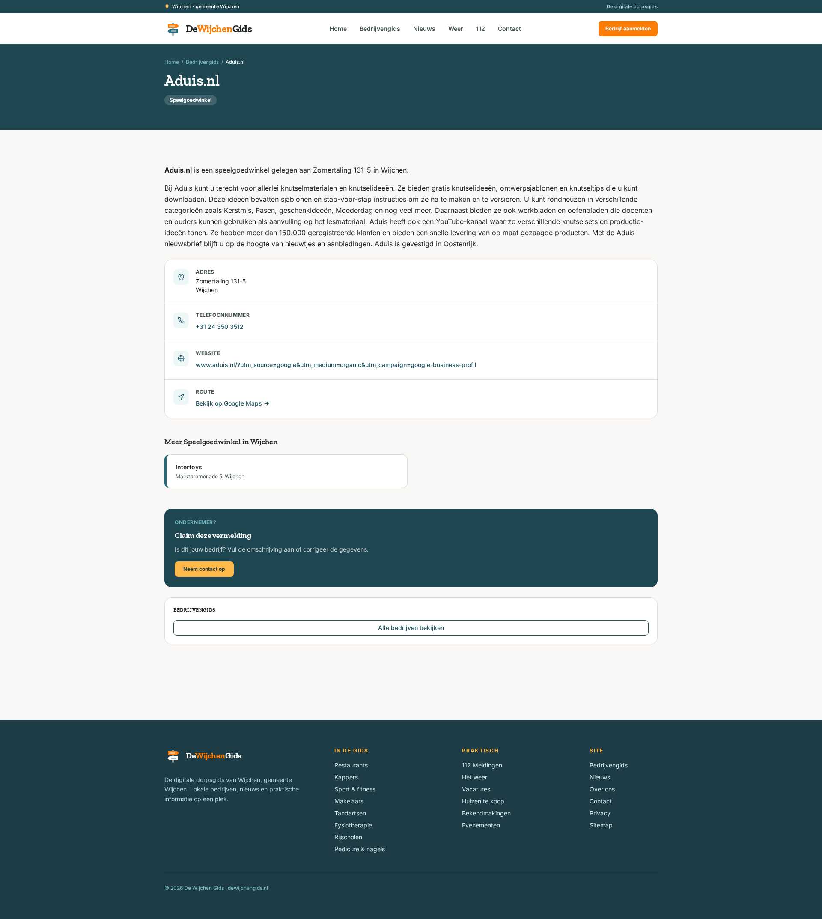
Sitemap (601, 825)
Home (338, 28)
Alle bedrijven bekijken (411, 627)
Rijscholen (348, 837)
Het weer (474, 777)
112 (480, 28)
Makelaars (348, 801)
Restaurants (351, 765)
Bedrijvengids (380, 28)
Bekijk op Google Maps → (232, 403)
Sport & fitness (354, 789)
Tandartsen (350, 813)
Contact (509, 28)
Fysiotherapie (353, 825)
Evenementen (481, 825)
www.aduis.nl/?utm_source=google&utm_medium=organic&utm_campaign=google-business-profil (336, 364)
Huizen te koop (483, 801)
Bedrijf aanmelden (628, 28)
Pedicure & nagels (359, 849)
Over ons (602, 789)
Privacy (600, 813)
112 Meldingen (482, 765)
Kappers (346, 777)
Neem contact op (204, 569)
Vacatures (476, 789)
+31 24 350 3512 (220, 326)
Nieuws (424, 28)
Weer (455, 28)
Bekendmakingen (486, 813)
